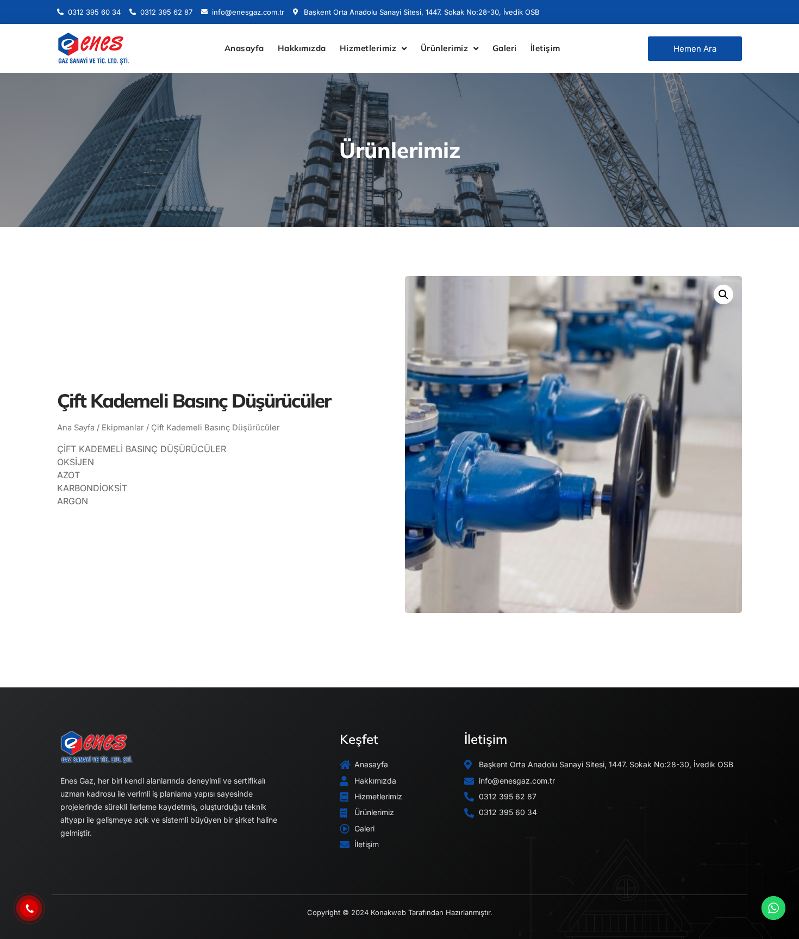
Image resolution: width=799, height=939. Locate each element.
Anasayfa (244, 48)
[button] (723, 294)
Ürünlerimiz (445, 48)
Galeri (504, 48)
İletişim (545, 48)
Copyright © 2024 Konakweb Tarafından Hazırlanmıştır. (399, 912)
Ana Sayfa (76, 428)
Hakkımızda (302, 48)
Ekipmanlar (123, 428)
